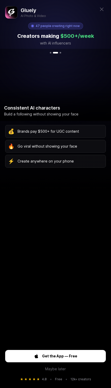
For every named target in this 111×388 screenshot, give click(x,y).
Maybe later (55, 369)
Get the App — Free (59, 356)
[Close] (102, 9)
